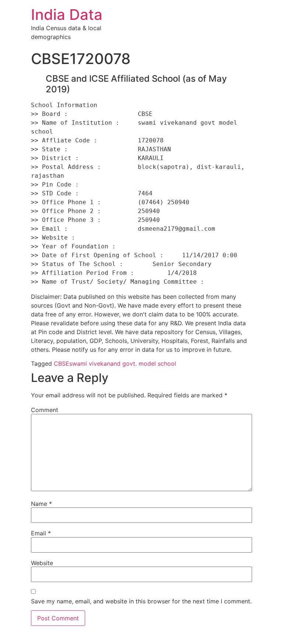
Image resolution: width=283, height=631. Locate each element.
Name (41, 504)
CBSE (61, 363)
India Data (66, 15)
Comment (44, 410)
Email (41, 533)
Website (42, 563)
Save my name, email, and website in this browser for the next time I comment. (141, 601)
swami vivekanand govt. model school (122, 363)
